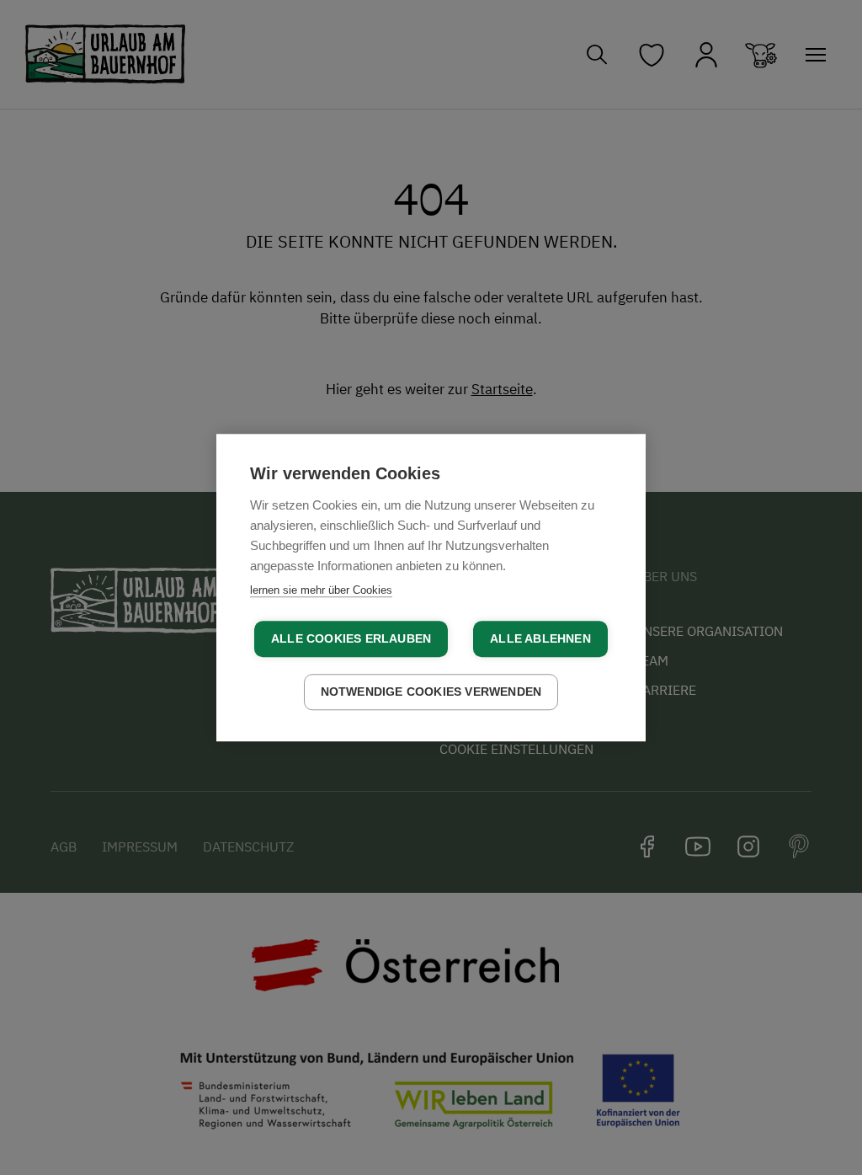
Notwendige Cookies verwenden (431, 692)
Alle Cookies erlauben (351, 639)
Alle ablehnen (540, 639)
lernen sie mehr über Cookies (321, 590)
